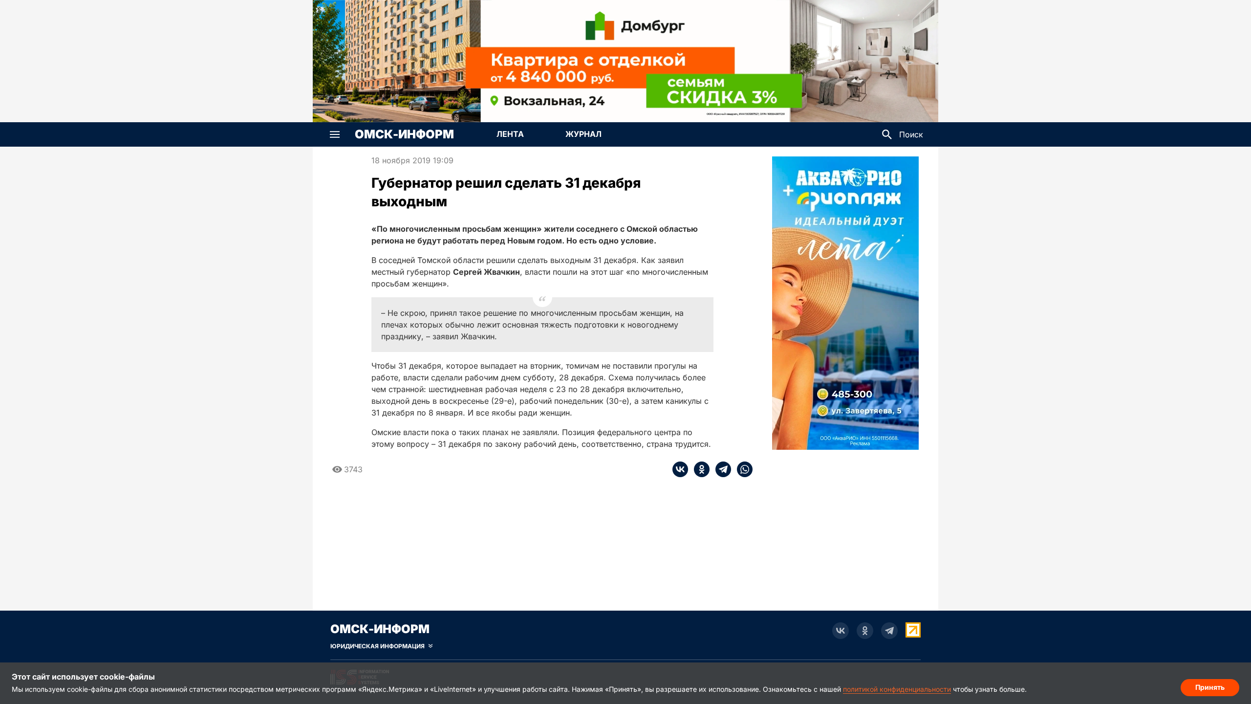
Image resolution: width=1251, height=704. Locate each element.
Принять (1210, 687)
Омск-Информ (404, 134)
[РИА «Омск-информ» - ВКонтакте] (840, 630)
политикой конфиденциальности (897, 689)
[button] (335, 134)
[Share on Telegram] (720, 469)
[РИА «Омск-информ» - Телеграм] (889, 630)
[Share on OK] (699, 469)
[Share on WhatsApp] (742, 469)
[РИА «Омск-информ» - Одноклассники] (865, 630)
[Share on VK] (680, 469)
